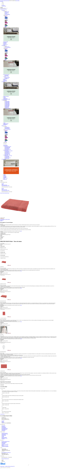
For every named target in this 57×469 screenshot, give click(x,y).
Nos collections (4, 427)
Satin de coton (6, 12)
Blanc (5, 141)
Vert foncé (6, 25)
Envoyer (1, 7)
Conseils (3, 436)
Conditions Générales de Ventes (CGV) (10, 466)
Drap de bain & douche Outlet (5, 185)
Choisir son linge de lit (4, 433)
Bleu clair (6, 17)
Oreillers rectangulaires (8, 108)
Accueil (3, 183)
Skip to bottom (7, 0)
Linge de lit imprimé (7, 14)
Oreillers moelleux (7, 105)
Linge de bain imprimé (8, 47)
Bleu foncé (6, 132)
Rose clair (6, 48)
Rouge (6, 24)
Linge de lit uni (7, 13)
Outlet (2, 184)
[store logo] (17, 0)
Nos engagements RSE (5, 428)
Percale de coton (7, 11)
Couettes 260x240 (7, 104)
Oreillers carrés (7, 107)
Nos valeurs (3, 426)
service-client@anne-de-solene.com (6, 452)
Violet (5, 26)
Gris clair (6, 18)
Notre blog (3, 438)
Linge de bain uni (7, 46)
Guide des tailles (4, 435)
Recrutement (3, 430)
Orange (6, 22)
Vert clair (6, 139)
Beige (5, 16)
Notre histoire (3, 425)
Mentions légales (2, 466)
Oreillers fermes (7, 106)
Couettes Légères (7, 101)
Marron (6, 21)
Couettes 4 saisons (7, 103)
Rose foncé (6, 55)
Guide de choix (4, 434)
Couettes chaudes (7, 102)
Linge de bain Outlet (4, 189)
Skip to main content (2, 0)
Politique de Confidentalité (5, 446)
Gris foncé (6, 134)
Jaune (5, 20)
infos (21, 305)
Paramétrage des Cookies (5, 445)
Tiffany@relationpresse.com (5, 458)
